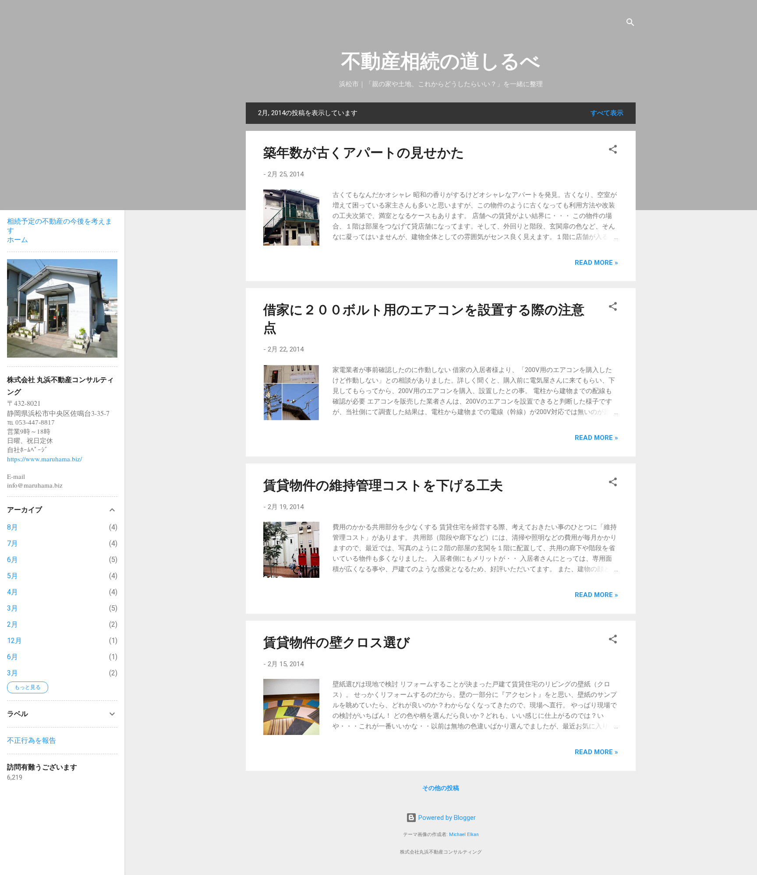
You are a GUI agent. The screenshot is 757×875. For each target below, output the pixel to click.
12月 (14, 640)
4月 (12, 592)
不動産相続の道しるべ (440, 61)
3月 (12, 608)
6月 (12, 559)
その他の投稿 (440, 787)
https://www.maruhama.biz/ (44, 458)
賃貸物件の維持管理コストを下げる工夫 (383, 485)
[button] (613, 151)
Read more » (596, 263)
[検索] (630, 24)
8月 (12, 527)
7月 (12, 543)
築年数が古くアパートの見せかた (363, 152)
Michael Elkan (464, 834)
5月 (12, 576)
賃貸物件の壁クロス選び (336, 642)
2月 (12, 624)
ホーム (17, 239)
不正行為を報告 (31, 740)
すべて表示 (607, 113)
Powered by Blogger (446, 818)
